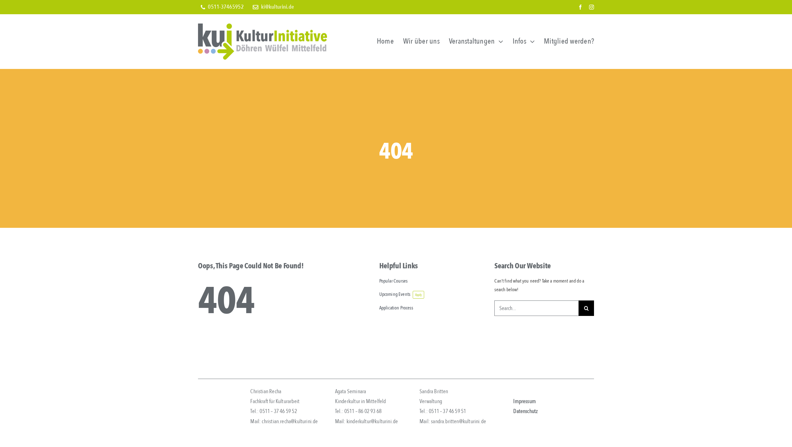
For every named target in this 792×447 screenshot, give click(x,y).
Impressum (524, 401)
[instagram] (591, 7)
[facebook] (580, 7)
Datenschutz (525, 411)
